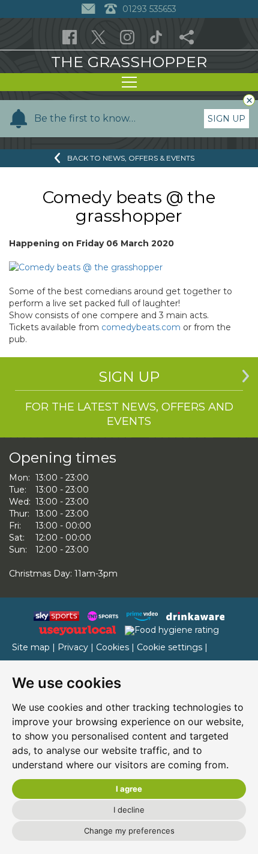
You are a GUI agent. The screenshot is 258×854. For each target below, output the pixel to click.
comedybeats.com (141, 327)
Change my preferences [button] (129, 830)
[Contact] (90, 9)
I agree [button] (129, 788)
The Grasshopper (129, 62)
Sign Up (226, 118)
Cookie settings (169, 647)
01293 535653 (148, 9)
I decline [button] (129, 809)
